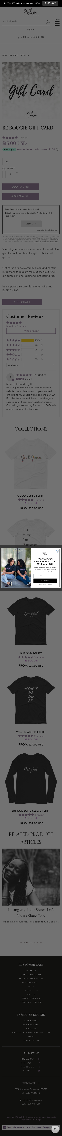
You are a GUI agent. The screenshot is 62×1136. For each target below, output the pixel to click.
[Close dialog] (57, 551)
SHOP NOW (50, 3)
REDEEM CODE (45, 580)
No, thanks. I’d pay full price (45, 584)
